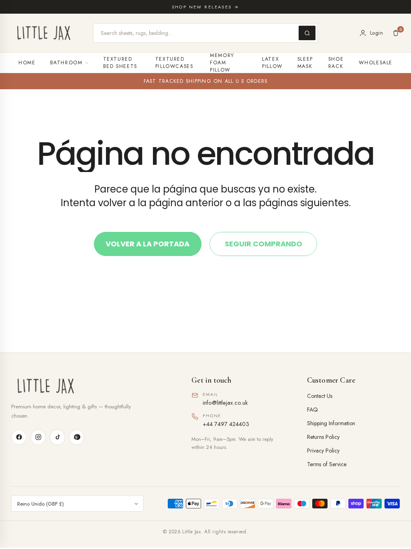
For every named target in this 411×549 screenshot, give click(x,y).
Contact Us (319, 396)
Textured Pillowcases (174, 62)
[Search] (307, 33)
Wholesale (376, 62)
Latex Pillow (272, 62)
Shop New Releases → (206, 7)
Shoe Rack (336, 62)
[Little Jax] (90, 386)
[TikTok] (57, 437)
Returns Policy (323, 437)
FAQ (312, 410)
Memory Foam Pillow (222, 63)
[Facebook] (18, 437)
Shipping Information (331, 423)
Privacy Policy (323, 451)
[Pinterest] (76, 437)
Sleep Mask (305, 62)
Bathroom (66, 62)
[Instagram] (38, 437)
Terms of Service (326, 464)
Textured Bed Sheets (120, 62)
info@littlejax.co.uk (225, 402)
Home (27, 62)
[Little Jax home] (43, 33)
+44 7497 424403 (226, 424)
